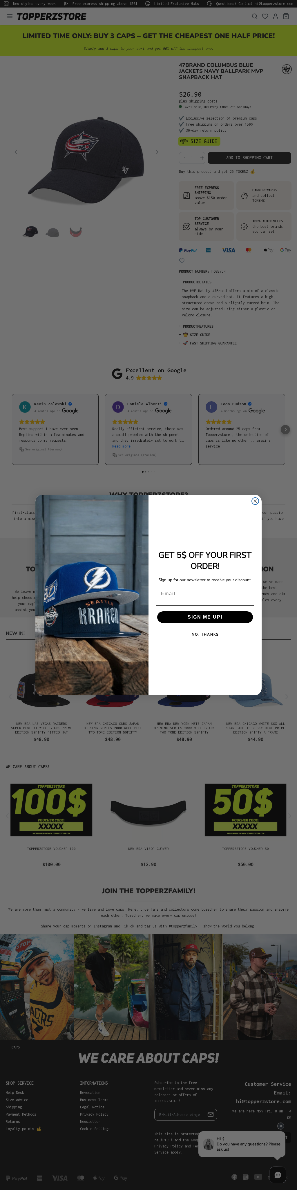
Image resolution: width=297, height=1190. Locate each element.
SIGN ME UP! (205, 617)
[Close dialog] (255, 501)
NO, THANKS (205, 634)
